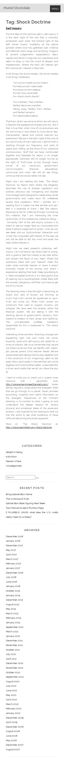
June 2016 (11, 581)
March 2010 (12, 704)
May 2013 (11, 609)
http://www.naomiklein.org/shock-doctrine (29, 427)
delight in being (14, 452)
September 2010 (15, 677)
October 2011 (13, 649)
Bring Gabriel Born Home (19, 494)
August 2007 (13, 749)
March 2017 (12, 559)
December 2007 (14, 745)
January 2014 (13, 595)
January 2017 (13, 568)
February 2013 (13, 618)
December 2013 (14, 600)
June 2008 (11, 735)
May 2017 (11, 550)
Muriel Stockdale (17, 8)
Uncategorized (14, 465)
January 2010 (13, 713)
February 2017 (13, 563)
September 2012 (14, 627)
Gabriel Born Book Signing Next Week (25, 503)
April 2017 (11, 554)
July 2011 (11, 654)
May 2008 (11, 740)
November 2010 (14, 667)
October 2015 (13, 590)
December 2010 (14, 663)
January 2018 (13, 541)
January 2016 (13, 586)
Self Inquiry (14, 28)
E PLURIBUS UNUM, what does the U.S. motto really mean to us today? (32, 514)
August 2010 (13, 681)
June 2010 (11, 690)
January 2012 (13, 636)
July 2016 (11, 577)
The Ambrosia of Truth (17, 499)
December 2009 (14, 717)
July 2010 (11, 686)
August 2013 (12, 604)
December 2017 (14, 545)
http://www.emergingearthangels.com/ (27, 384)
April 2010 (11, 699)
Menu (55, 8)
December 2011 (14, 640)
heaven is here (13, 461)
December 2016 (14, 572)
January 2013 (13, 622)
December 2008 (15, 726)
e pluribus (11, 456)
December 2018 (14, 536)
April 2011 (11, 658)
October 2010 (13, 672)
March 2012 (12, 631)
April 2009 (11, 722)
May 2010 (11, 695)
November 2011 (14, 645)
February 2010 (14, 708)
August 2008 (13, 731)
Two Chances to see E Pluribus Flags (25, 508)
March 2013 (12, 613)
